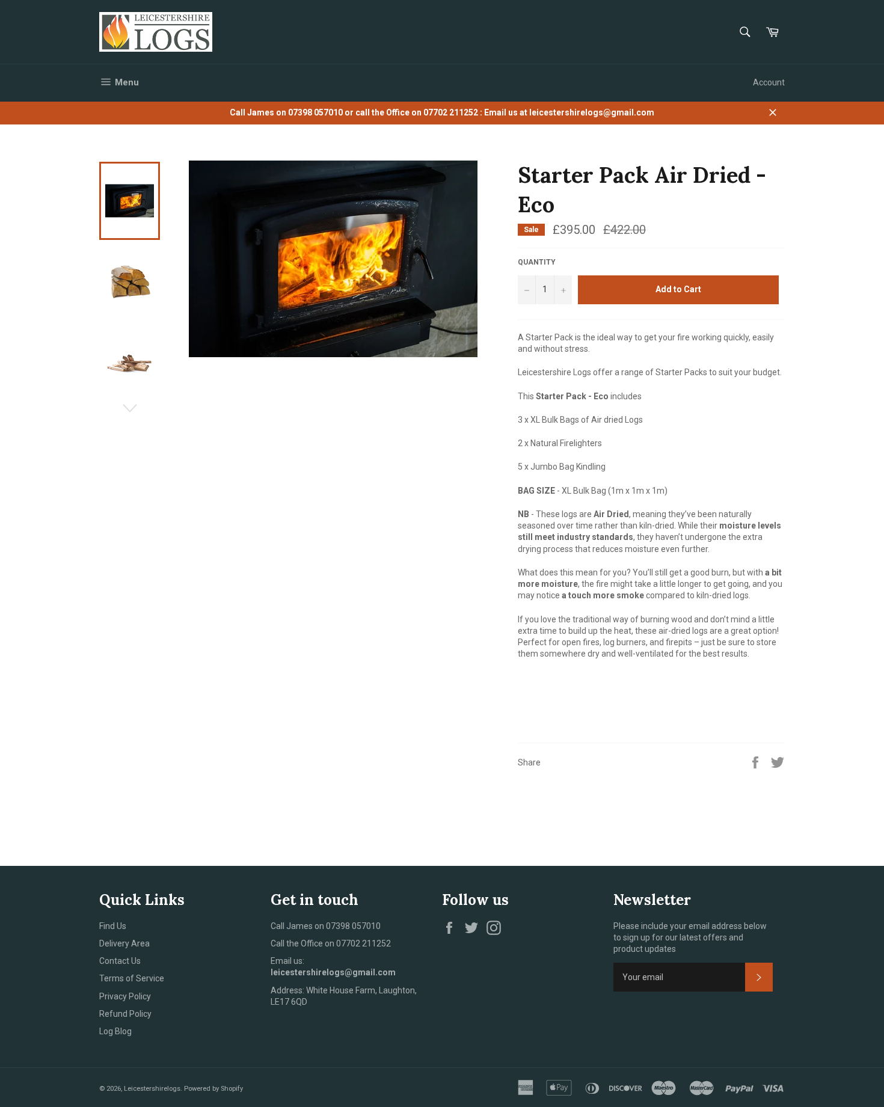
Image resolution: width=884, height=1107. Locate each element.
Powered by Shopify (213, 1089)
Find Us (112, 926)
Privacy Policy (125, 996)
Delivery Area (124, 943)
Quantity (537, 262)
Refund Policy (125, 1014)
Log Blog (115, 1031)
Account (769, 82)
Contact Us (120, 961)
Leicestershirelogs (152, 1089)
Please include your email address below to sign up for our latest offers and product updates (690, 937)
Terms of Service (131, 978)
